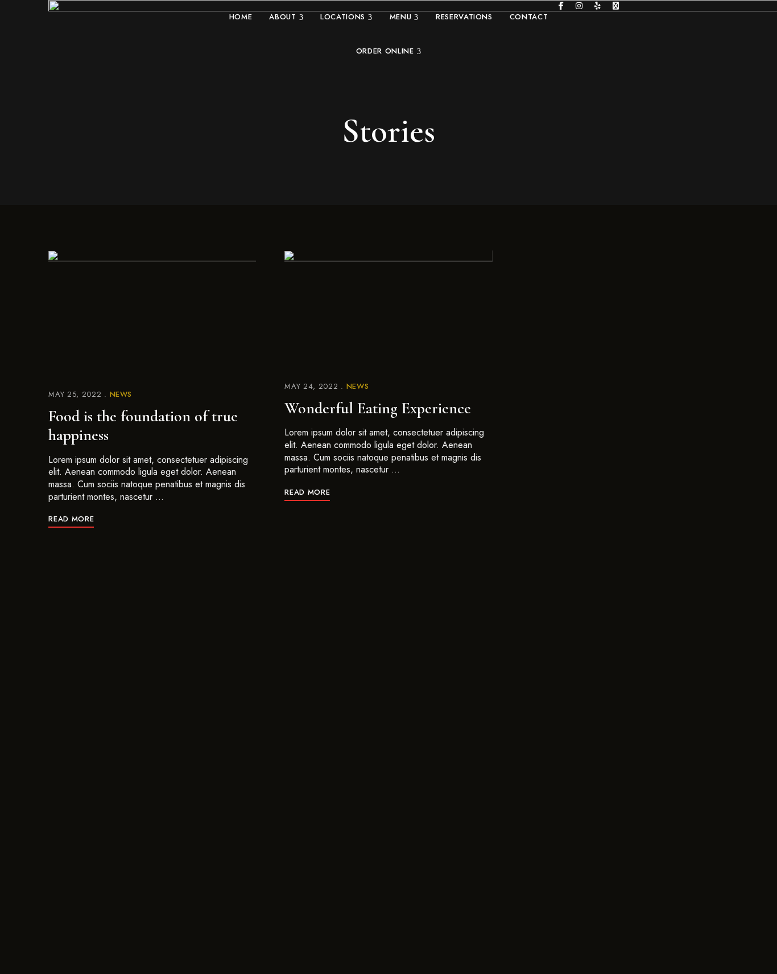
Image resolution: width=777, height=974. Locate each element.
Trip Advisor (616, 6)
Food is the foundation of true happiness (143, 425)
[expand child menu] (300, 10)
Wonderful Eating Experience (377, 408)
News (121, 394)
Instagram (579, 6)
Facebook (561, 6)
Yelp (597, 6)
